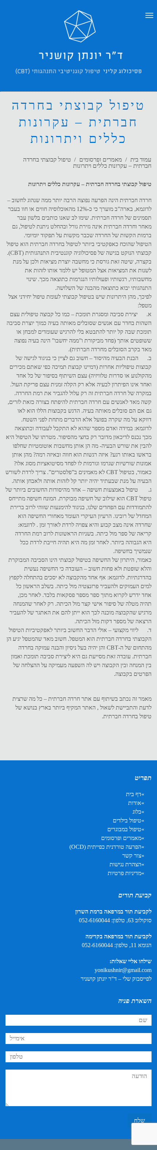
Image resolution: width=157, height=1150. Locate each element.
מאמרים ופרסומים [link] (100, 159)
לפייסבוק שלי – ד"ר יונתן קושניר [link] (116, 979)
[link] (78, 49)
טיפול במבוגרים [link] (124, 829)
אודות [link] (134, 803)
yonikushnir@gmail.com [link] (123, 970)
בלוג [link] (137, 812)
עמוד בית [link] (141, 159)
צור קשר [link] (131, 855)
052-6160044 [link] (94, 920)
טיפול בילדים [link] (127, 820)
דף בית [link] (133, 794)
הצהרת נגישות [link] (125, 864)
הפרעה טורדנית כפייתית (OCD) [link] (105, 847)
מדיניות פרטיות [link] (124, 873)
